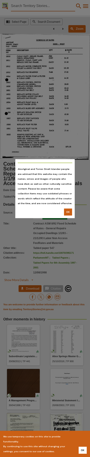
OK (68, 212)
